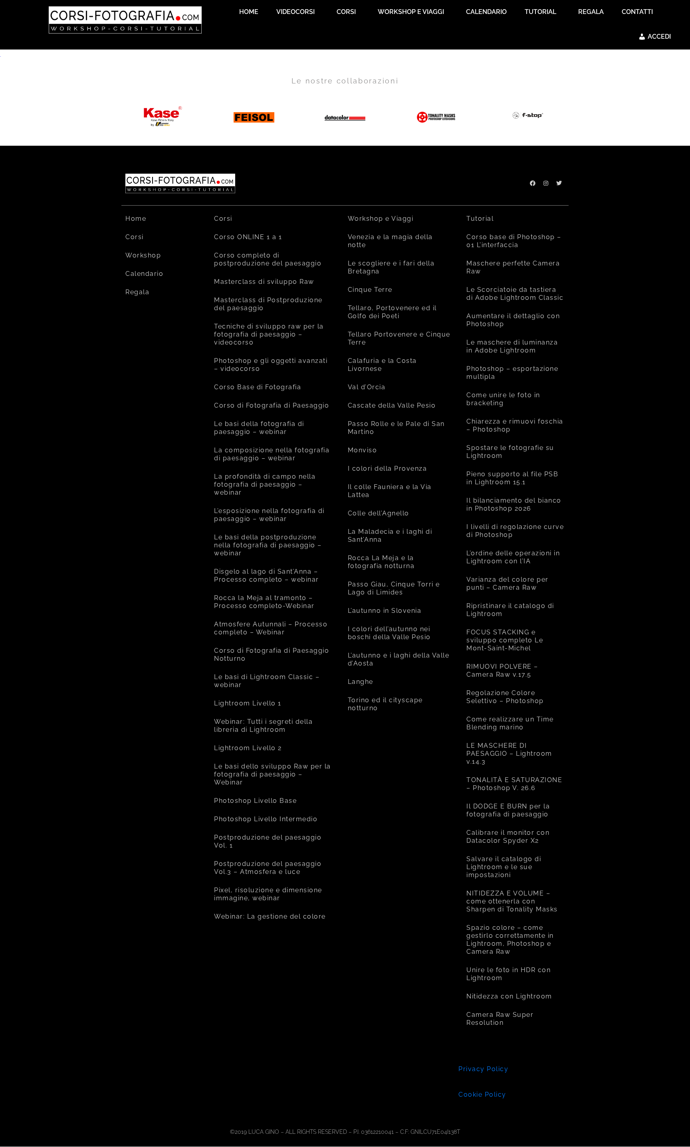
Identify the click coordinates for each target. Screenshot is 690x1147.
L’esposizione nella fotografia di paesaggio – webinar (269, 515)
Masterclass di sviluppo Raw (264, 281)
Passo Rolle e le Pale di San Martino (396, 428)
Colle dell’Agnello (378, 513)
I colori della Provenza (387, 468)
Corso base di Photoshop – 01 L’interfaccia (513, 241)
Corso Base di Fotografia (257, 387)
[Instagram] (545, 183)
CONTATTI (637, 12)
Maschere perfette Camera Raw (513, 267)
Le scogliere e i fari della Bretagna (391, 267)
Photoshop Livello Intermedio (265, 819)
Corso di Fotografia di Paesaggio (271, 405)
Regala (137, 292)
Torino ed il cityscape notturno (385, 704)
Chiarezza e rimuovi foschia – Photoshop (514, 425)
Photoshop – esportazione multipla (512, 372)
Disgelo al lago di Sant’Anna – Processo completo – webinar (266, 575)
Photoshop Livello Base (255, 800)
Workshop (143, 255)
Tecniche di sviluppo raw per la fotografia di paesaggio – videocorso (269, 334)
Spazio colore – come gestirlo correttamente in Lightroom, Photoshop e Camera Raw (510, 939)
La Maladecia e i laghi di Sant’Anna (390, 535)
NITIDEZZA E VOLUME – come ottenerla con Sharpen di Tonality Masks (512, 901)
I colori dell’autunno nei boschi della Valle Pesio (389, 633)
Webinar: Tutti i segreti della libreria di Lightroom (263, 725)
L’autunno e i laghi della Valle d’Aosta (399, 659)
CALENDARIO (486, 12)
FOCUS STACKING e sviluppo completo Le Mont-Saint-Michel (504, 640)
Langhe (360, 681)
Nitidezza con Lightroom (509, 996)
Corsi (134, 237)
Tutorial (480, 218)
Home (135, 218)
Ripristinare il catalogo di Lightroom (510, 610)
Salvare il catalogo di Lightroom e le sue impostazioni (503, 867)
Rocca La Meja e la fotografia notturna (381, 562)
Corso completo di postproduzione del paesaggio (267, 259)
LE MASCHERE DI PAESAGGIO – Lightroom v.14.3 (509, 753)
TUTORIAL (540, 12)
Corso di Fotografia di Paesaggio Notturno (271, 654)
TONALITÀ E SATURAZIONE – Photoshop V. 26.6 (514, 784)
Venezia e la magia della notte (390, 241)
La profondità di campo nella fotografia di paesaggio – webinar (264, 484)
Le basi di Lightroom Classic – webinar (266, 681)
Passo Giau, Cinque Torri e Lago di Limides (394, 588)
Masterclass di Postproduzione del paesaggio (268, 304)
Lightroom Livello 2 (248, 748)
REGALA (591, 12)
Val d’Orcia (367, 387)
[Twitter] (559, 183)
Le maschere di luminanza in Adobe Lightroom (512, 346)
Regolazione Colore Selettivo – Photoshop (505, 697)
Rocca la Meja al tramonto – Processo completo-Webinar (264, 602)
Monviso (362, 450)
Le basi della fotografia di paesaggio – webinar (259, 428)
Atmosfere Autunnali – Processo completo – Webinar (270, 628)
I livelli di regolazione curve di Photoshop (515, 531)
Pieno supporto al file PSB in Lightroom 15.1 (512, 478)
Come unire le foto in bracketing (503, 399)
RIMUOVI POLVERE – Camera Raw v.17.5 (502, 670)
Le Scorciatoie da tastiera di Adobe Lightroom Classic (514, 293)
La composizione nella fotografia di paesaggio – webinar (271, 454)
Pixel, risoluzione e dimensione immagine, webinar (268, 894)
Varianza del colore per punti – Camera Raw (507, 583)
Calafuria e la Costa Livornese (382, 364)
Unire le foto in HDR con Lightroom (508, 974)
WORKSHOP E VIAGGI (411, 12)
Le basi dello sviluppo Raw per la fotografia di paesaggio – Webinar (272, 774)
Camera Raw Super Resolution (499, 1018)
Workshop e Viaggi (381, 218)
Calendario (144, 273)
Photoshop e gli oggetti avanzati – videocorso (270, 364)
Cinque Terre (370, 289)
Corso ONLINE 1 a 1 (248, 237)
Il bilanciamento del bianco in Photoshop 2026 (513, 504)
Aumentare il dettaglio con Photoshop (513, 320)
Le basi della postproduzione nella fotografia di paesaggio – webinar (268, 545)
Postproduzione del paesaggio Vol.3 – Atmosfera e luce (267, 868)
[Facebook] (532, 183)
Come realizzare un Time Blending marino (510, 723)
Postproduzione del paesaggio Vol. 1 (267, 841)
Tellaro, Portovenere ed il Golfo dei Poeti (392, 312)
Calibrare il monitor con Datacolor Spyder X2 (507, 836)
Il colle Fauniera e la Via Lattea (390, 491)
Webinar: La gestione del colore (270, 916)
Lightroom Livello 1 (248, 703)
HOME (248, 12)
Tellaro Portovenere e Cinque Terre (399, 338)
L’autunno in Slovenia (385, 610)
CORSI (346, 12)
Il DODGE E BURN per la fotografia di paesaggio (508, 810)
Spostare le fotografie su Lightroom (510, 452)
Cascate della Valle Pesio (392, 405)
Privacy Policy (483, 1069)
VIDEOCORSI (295, 12)
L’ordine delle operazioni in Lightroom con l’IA (513, 557)
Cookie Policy (482, 1094)
